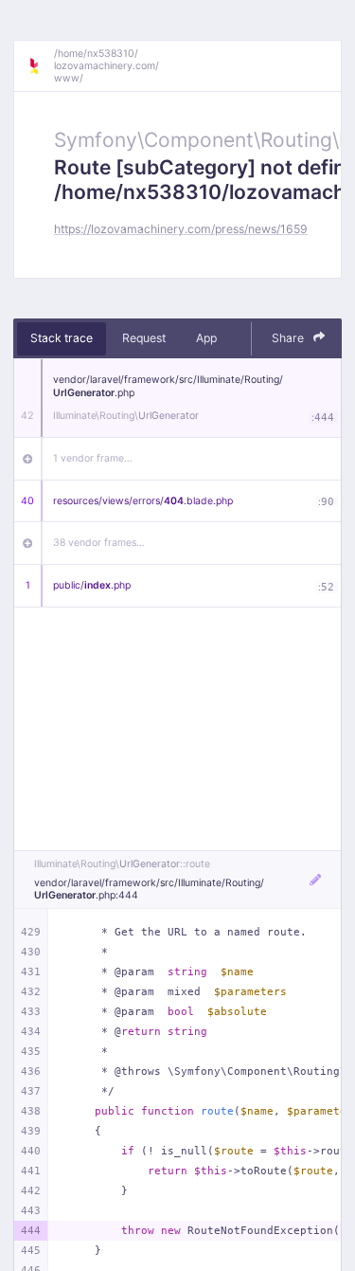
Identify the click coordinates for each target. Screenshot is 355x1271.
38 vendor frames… (99, 542)
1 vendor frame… (93, 458)
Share (289, 338)
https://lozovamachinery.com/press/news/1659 (181, 229)
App (206, 338)
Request (144, 338)
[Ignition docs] (40, 66)
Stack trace (61, 338)
